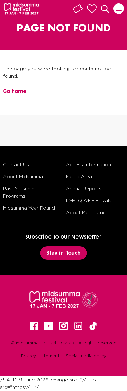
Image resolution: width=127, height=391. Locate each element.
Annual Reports (83, 188)
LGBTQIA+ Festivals (88, 200)
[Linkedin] (78, 326)
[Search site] (105, 9)
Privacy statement (40, 355)
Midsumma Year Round (29, 208)
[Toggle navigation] (118, 8)
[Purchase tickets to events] (78, 9)
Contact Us (16, 164)
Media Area (79, 176)
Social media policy (86, 355)
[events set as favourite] (92, 9)
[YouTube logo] (48, 326)
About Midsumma (23, 176)
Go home (14, 91)
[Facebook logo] (34, 326)
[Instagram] (63, 326)
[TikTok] (93, 326)
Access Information (88, 164)
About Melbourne (86, 212)
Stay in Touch (63, 252)
